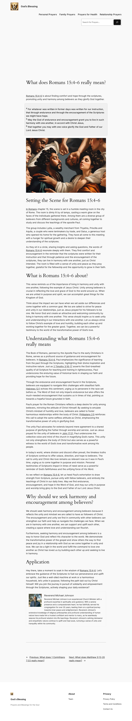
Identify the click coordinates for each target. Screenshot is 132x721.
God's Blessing (29, 6)
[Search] (117, 22)
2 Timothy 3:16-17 (62, 366)
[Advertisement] (66, 49)
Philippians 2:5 (86, 414)
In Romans (31, 209)
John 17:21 (67, 433)
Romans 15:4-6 (34, 96)
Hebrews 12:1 (33, 388)
